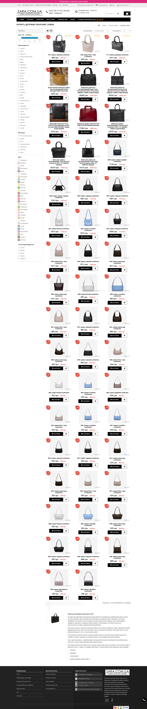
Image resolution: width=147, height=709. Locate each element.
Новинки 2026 (62, 19)
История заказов (51, 678)
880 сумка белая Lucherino (88, 294)
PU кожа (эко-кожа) (26, 136)
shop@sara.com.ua (83, 678)
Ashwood (23, 54)
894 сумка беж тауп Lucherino (59, 262)
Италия (22, 250)
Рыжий (22, 218)
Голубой (22, 179)
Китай (22, 253)
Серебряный (24, 223)
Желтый (22, 185)
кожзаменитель (25, 144)
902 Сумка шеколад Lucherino (59, 492)
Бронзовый (23, 177)
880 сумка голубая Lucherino (117, 295)
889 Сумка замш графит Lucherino (117, 160)
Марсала (22, 201)
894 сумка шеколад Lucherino (117, 262)
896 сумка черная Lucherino (88, 556)
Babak (22, 62)
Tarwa (22, 103)
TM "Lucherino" (24, 109)
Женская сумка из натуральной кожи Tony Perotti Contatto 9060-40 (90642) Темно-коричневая (117, 89)
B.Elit (21, 59)
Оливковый (23, 207)
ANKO (22, 51)
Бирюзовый (23, 168)
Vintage (22, 120)
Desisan (22, 73)
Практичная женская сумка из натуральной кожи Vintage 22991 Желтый (59, 89)
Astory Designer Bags (26, 57)
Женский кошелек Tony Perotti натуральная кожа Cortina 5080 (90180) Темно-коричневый (59, 126)
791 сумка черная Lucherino (59, 55)
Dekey (22, 70)
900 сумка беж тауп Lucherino (117, 360)
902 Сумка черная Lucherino (59, 458)
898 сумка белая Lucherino (59, 524)
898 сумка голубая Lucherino (88, 524)
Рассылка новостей (51, 685)
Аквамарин (23, 160)
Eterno (22, 78)
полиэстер (23, 147)
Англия (22, 248)
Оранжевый (23, 209)
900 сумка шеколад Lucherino (59, 360)
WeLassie (23, 125)
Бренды (55, 5)
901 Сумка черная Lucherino (88, 458)
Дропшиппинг (20, 688)
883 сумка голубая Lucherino (88, 229)
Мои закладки (50, 681)
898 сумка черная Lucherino (59, 556)
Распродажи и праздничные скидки (74, 1)
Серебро (23, 220)
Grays (22, 84)
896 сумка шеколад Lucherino (117, 557)
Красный (23, 199)
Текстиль (23, 149)
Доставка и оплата (27, 5)
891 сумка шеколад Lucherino (117, 328)
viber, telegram (55, 13)
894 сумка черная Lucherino (88, 261)
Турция (22, 256)
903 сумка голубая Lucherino (88, 393)
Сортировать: (88, 31)
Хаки (21, 234)
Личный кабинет (51, 674)
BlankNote (23, 65)
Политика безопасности (23, 681)
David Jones (23, 67)
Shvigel (22, 98)
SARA (21, 95)
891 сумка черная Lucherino (88, 327)
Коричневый (24, 193)
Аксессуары (51, 19)
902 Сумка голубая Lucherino (88, 426)
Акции (72, 19)
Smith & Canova (24, 100)
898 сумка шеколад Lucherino (117, 524)
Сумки (22, 19)
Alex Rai (22, 48)
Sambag (22, 92)
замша (22, 138)
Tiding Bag (23, 106)
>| (48, 607)
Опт (60, 5)
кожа (21, 141)
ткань (22, 152)
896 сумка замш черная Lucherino (59, 197)
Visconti (22, 122)
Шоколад (23, 240)
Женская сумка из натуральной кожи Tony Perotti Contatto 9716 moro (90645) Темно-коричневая (88, 89)
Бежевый (23, 163)
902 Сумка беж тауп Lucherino (88, 492)
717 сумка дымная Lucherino (117, 55)
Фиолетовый (24, 231)
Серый (22, 226)
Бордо (22, 171)
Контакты (65, 5)
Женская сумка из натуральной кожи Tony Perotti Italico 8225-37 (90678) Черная (88, 162)
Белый (22, 166)
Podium (22, 89)
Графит (22, 182)
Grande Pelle (24, 81)
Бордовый (23, 174)
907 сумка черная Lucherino (117, 196)
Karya (21, 87)
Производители (50, 688)
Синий (22, 229)
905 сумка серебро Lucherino (88, 590)
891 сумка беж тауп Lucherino (59, 328)
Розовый (22, 215)
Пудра (22, 212)
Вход (112, 5)
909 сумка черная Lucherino (88, 196)
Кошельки (40, 19)
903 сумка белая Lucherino (59, 393)
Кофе (21, 196)
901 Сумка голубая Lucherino (117, 426)
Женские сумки (113, 25)
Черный (22, 237)
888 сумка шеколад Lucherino (59, 295)
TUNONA (22, 114)
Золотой (22, 190)
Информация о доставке (23, 678)
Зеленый (23, 187)
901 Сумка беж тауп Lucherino (117, 492)
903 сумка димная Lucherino (117, 393)
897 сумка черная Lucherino (117, 229)
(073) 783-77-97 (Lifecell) (59, 10)
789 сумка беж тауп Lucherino (88, 55)
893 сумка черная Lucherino (88, 360)
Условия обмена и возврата (43, 5)
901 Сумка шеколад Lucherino (117, 459)
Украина (22, 258)
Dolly (21, 76)
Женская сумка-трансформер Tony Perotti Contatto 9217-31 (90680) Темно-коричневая (117, 126)
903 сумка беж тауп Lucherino (59, 426)
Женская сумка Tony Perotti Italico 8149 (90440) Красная (88, 124)
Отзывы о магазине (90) (86, 19)
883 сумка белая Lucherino (59, 229)
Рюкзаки (30, 19)
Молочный (23, 204)
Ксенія (22, 128)
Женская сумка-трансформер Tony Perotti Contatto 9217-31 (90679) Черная (58, 162)
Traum (22, 111)
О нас (19, 5)
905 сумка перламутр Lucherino (58, 590)
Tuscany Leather (24, 117)
